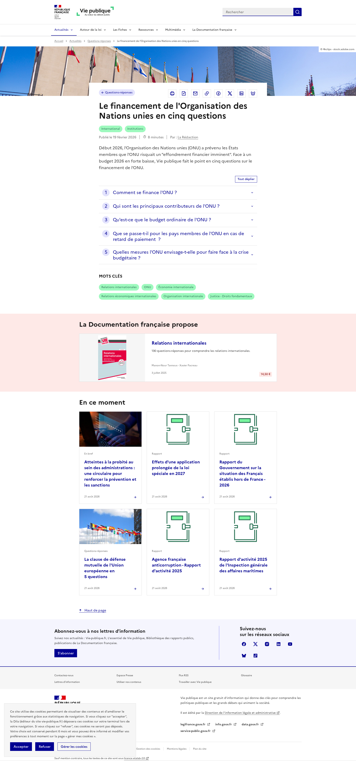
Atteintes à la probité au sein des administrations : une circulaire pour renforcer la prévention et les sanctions (110, 473)
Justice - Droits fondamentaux (231, 296)
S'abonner (66, 653)
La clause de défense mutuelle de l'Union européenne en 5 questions (105, 568)
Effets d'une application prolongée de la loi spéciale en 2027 (176, 468)
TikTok (255, 655)
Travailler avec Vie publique (195, 682)
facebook (244, 644)
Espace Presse (125, 675)
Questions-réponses (99, 41)
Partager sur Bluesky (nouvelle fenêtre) (253, 93)
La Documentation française (212, 30)
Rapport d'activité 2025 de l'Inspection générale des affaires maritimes (243, 565)
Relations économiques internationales (128, 296)
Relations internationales (119, 287)
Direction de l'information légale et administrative (240, 713)
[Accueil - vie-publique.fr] (95, 12)
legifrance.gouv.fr (193, 724)
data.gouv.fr (251, 724)
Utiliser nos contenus (129, 682)
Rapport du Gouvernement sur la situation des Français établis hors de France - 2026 (242, 473)
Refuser (44, 746)
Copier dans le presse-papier (207, 93)
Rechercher (297, 12)
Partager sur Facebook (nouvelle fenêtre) (218, 93)
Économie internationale (175, 287)
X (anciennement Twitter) (255, 644)
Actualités (61, 30)
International (110, 129)
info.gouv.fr (224, 724)
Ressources (146, 30)
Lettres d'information (67, 682)
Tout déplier (246, 179)
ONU (147, 287)
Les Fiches (120, 30)
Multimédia (173, 30)
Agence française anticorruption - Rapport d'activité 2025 (176, 565)
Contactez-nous (63, 675)
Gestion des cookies (148, 749)
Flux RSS (184, 675)
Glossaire (246, 675)
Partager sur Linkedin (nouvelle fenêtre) (241, 93)
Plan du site (199, 749)
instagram (267, 644)
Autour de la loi (91, 30)
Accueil (58, 41)
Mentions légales (177, 749)
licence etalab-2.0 (134, 758)
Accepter (21, 746)
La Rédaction (188, 137)
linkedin (278, 644)
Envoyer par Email (195, 93)
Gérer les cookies (74, 746)
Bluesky (244, 655)
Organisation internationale (183, 296)
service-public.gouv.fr (195, 731)
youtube (290, 644)
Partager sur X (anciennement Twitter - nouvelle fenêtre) (230, 93)
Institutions (135, 129)
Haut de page (95, 610)
